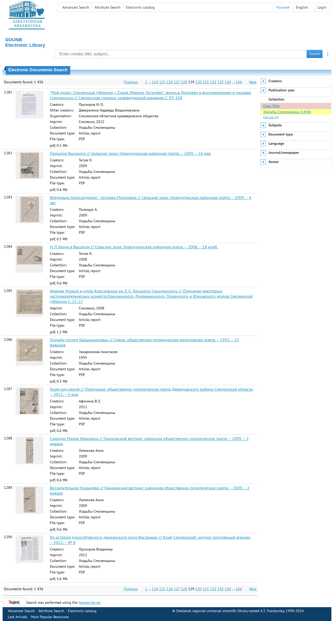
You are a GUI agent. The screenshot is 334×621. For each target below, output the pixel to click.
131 (206, 82)
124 (155, 82)
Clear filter (271, 105)
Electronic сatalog (140, 7)
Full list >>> (271, 117)
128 (184, 82)
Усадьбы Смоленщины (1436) (287, 111)
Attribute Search (108, 7)
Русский (282, 7)
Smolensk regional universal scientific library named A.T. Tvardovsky (230, 610)
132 (213, 82)
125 (162, 82)
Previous (131, 82)
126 (169, 82)
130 (198, 82)
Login (322, 7)
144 (239, 82)
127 (177, 82)
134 (228, 82)
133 (220, 82)
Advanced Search (75, 7)
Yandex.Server (90, 602)
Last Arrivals (17, 616)
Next (253, 82)
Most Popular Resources (50, 616)
